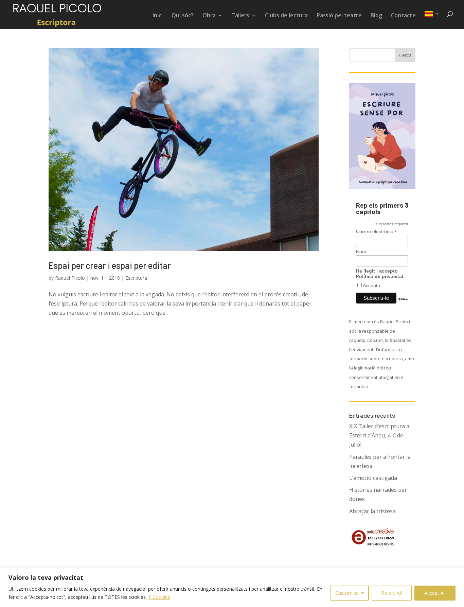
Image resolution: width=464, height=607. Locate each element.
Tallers (240, 16)
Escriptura (136, 278)
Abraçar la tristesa (372, 511)
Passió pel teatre (339, 16)
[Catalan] (432, 20)
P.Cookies (159, 597)
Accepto (371, 285)
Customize (347, 593)
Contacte (403, 16)
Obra (209, 16)
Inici (158, 16)
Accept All (435, 593)
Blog (376, 16)
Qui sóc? (183, 16)
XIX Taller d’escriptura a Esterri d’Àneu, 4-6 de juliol (379, 435)
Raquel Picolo (70, 278)
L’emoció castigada (373, 478)
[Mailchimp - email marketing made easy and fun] (403, 304)
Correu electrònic (376, 231)
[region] (232, 587)
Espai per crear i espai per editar (110, 265)
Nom (361, 251)
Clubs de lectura (286, 16)
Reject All (391, 593)
